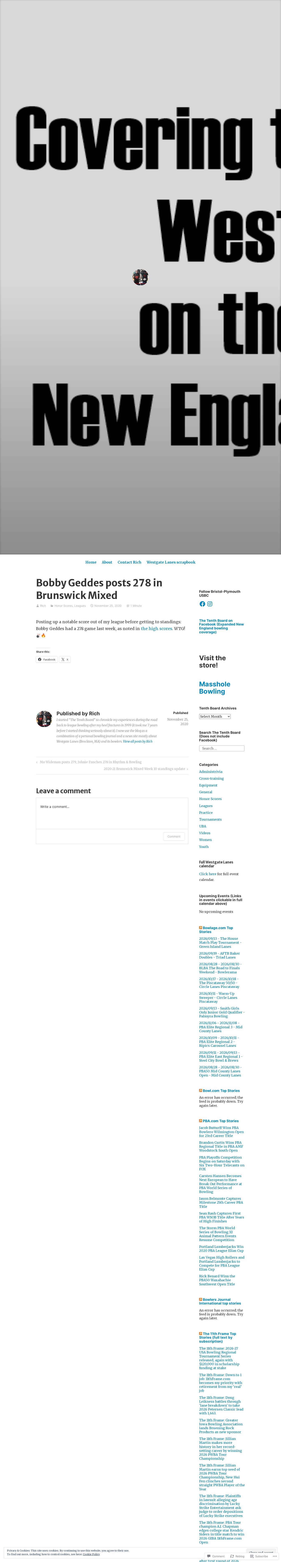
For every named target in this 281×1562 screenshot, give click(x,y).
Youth (204, 847)
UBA (202, 826)
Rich (43, 605)
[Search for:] (221, 748)
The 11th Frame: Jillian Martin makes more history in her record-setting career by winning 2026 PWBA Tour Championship (220, 1449)
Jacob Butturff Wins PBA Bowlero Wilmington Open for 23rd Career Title (221, 1132)
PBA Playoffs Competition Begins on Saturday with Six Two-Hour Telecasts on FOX (221, 1163)
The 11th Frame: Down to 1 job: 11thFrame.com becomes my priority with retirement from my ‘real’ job (220, 1383)
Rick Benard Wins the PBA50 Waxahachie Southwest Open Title (217, 1280)
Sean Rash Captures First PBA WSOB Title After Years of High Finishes (221, 1217)
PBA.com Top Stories (221, 1121)
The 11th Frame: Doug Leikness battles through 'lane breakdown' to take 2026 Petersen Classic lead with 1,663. (221, 1405)
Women (205, 840)
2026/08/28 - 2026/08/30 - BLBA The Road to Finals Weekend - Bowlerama (220, 968)
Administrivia (210, 772)
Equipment (208, 785)
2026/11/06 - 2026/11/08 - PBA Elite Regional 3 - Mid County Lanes (220, 1027)
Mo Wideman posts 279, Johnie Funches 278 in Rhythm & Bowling (88, 763)
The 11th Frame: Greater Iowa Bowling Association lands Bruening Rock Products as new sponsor (221, 1426)
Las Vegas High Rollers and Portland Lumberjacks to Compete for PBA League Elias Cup (221, 1263)
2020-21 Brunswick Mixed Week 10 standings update (144, 769)
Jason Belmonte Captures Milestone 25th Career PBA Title (221, 1202)
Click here (207, 874)
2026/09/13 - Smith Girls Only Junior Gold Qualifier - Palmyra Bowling (222, 1012)
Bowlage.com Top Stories (216, 930)
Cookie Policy (91, 1554)
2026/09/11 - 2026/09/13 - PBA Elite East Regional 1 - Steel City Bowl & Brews (221, 1056)
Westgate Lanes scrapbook (171, 562)
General (205, 792)
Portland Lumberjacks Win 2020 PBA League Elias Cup (221, 1249)
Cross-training (211, 778)
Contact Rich (129, 562)
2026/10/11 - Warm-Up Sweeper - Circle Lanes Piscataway (218, 997)
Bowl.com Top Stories (221, 1091)
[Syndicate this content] (200, 928)
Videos (204, 833)
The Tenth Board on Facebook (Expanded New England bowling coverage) (221, 626)
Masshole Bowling (214, 687)
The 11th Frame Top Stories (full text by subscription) (217, 1337)
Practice (206, 813)
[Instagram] (210, 604)
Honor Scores (64, 605)
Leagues (80, 605)
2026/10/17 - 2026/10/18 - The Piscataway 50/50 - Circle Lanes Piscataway (219, 983)
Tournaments (210, 819)
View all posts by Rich (137, 741)
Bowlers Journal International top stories (220, 1302)
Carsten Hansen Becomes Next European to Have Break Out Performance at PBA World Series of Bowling (220, 1184)
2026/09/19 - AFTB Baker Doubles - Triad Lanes (219, 955)
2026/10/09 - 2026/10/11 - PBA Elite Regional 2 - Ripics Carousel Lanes (219, 1042)
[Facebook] (202, 604)
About (107, 562)
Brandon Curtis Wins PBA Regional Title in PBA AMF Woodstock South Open (221, 1146)
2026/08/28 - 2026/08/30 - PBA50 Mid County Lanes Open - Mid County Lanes (220, 1071)
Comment (173, 836)
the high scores (156, 628)
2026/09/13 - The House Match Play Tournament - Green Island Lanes (220, 942)
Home (90, 562)
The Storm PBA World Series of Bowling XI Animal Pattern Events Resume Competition (217, 1234)
